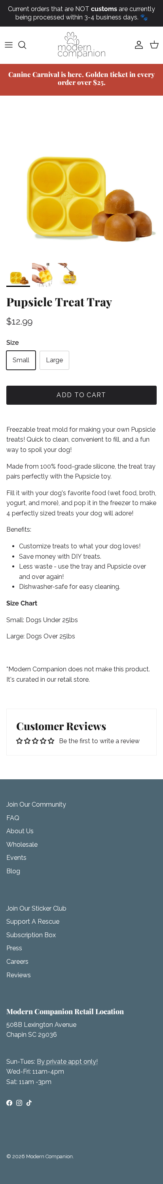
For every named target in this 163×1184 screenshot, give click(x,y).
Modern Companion (49, 1156)
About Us (20, 831)
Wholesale (22, 844)
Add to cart (81, 395)
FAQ (12, 818)
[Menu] (8, 45)
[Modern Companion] (81, 45)
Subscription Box (31, 935)
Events (16, 857)
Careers (17, 961)
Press (14, 948)
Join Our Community (36, 804)
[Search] (26, 45)
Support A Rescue (32, 921)
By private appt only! (67, 1061)
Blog (13, 871)
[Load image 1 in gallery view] (81, 177)
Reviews (18, 975)
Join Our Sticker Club (36, 908)
